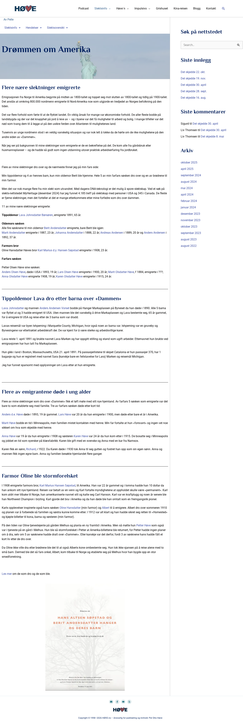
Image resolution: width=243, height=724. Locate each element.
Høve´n (120, 8)
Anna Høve (8, 436)
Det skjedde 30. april (193, 85)
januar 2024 (188, 207)
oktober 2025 (189, 162)
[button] (223, 9)
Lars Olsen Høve (68, 272)
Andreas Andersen (111, 232)
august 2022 (189, 246)
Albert (105, 507)
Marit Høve (8, 423)
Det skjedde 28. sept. (194, 91)
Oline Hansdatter (70, 507)
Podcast (83, 8)
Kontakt (211, 8)
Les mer (7, 573)
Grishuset (162, 8)
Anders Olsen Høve (13, 272)
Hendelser (32, 27)
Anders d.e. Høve (12, 414)
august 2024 (189, 181)
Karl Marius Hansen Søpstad (57, 485)
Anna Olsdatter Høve (15, 276)
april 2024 (187, 194)
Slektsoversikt (55, 27)
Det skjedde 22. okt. (193, 72)
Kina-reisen (180, 8)
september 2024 (191, 175)
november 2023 (190, 220)
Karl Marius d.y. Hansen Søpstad (58, 250)
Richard (31, 449)
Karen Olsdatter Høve (69, 276)
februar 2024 (189, 201)
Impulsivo (140, 8)
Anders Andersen (154, 232)
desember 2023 (190, 213)
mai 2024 (187, 188)
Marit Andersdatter (13, 232)
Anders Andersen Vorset (54, 308)
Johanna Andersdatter (69, 232)
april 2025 (187, 169)
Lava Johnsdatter (13, 308)
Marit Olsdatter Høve (121, 272)
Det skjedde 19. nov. (193, 78)
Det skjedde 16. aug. (193, 97)
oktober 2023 (189, 226)
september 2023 (191, 233)
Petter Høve (143, 525)
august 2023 (189, 239)
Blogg (196, 8)
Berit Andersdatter (55, 228)
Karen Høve (80, 436)
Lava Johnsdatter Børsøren (36, 215)
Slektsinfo (100, 8)
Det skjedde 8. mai (212, 136)
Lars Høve (64, 414)
